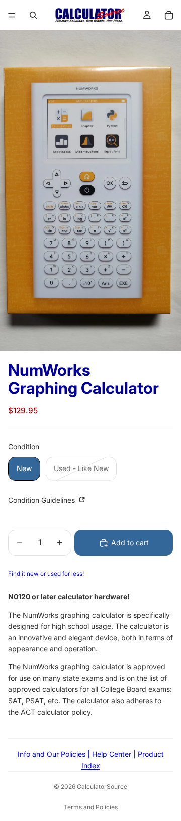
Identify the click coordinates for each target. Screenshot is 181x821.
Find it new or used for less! (46, 573)
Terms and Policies (91, 807)
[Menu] (11, 15)
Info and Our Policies (51, 754)
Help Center (111, 754)
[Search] (33, 15)
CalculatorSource (102, 786)
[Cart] (169, 15)
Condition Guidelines (42, 500)
